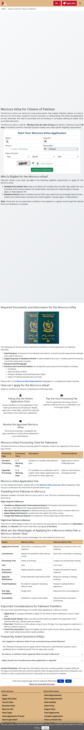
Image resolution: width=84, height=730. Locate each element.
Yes (60, 681)
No (68, 681)
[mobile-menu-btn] (80, 3)
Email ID (47, 138)
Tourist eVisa (7, 702)
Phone (8, 145)
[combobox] (7, 149)
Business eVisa (8, 705)
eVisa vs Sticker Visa (53, 719)
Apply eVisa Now (9, 698)
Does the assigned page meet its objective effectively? (34, 681)
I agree (45, 728)
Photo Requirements (53, 698)
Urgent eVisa (49, 709)
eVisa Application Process (13, 716)
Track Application (51, 712)
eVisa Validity (50, 702)
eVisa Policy (49, 705)
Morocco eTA (7, 709)
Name (8, 138)
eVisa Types (7, 712)
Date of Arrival (12, 153)
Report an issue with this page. (42, 684)
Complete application (53, 716)
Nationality (48, 145)
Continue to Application (42, 170)
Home (3, 9)
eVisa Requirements (53, 695)
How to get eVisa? (10, 719)
